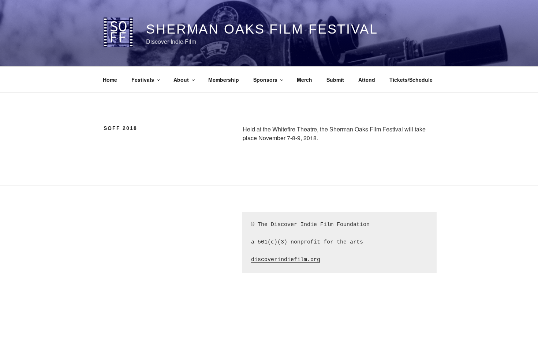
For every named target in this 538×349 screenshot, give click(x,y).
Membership (223, 79)
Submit (335, 79)
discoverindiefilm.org (285, 260)
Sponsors (265, 79)
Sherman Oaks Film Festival (262, 29)
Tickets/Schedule (411, 79)
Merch (304, 79)
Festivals (142, 79)
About (181, 79)
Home (110, 79)
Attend (366, 79)
